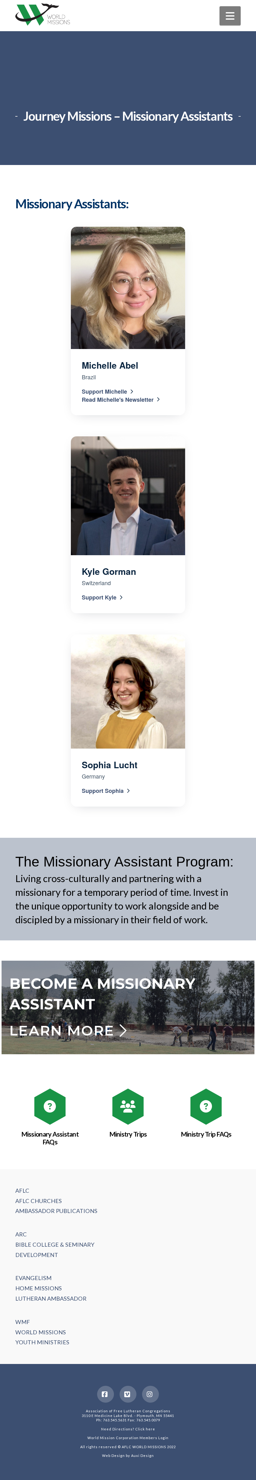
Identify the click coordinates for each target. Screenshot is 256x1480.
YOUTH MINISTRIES (42, 1342)
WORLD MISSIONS (40, 1332)
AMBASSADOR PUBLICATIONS (56, 1210)
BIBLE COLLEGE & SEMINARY (55, 1244)
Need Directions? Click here (128, 1429)
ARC (21, 1234)
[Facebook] (105, 1394)
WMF (22, 1321)
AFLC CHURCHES (38, 1200)
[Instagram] (150, 1394)
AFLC (22, 1190)
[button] (230, 15)
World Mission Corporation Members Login (128, 1438)
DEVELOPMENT (36, 1254)
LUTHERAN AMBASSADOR (50, 1298)
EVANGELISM (33, 1277)
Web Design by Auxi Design (128, 1455)
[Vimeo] (128, 1394)
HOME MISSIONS (38, 1288)
